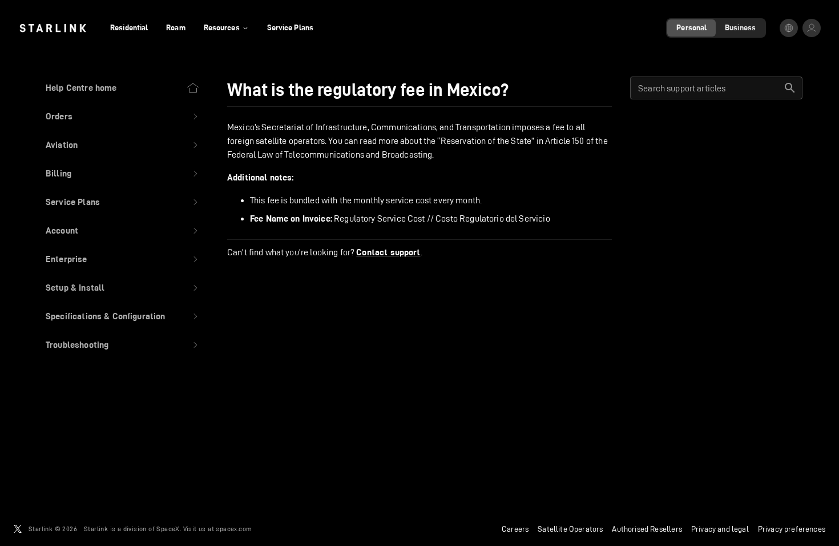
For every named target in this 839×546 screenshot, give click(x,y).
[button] (123, 116)
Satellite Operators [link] (570, 528)
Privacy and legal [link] (720, 528)
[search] (790, 88)
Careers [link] (515, 528)
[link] (52, 28)
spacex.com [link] (234, 528)
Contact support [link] (388, 252)
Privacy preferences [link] (791, 528)
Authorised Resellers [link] (646, 528)
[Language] (789, 28)
